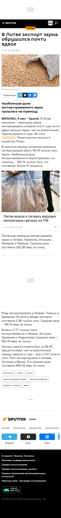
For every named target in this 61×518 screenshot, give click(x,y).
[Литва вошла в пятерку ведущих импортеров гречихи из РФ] (30, 191)
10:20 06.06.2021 (11, 50)
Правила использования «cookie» (19, 469)
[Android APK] (11, 490)
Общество (35, 428)
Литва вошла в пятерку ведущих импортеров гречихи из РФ (30, 218)
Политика (19, 428)
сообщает (8, 137)
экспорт (29, 373)
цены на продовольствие (14, 379)
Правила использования (14, 464)
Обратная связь (10, 480)
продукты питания (11, 385)
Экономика (8, 373)
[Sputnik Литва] (10, 24)
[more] (55, 227)
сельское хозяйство (38, 379)
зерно (26, 385)
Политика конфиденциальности (18, 460)
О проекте (7, 455)
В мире (6, 428)
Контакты (29, 455)
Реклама (18, 455)
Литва (19, 373)
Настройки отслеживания (32, 480)
